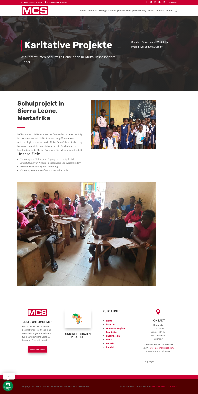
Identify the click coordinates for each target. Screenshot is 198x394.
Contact (160, 11)
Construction (124, 11)
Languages (172, 2)
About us (92, 11)
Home (83, 11)
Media (151, 11)
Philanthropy (139, 11)
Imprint (169, 11)
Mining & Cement (107, 11)
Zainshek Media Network (164, 386)
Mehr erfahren (37, 349)
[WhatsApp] (164, 3)
